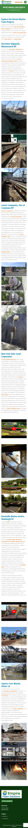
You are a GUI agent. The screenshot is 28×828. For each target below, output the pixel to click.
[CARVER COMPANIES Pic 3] (14, 298)
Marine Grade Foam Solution (15, 9)
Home (8, 9)
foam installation (18, 709)
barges (20, 377)
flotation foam (5, 252)
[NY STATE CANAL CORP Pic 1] (14, 503)
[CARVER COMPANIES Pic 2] (14, 284)
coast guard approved (19, 32)
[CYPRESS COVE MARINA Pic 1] (14, 732)
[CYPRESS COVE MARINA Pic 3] (14, 770)
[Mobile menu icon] (25, 2)
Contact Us (5, 818)
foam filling (4, 394)
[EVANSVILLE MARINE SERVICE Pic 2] (14, 671)
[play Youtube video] (14, 429)
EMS (8, 522)
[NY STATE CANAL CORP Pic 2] (14, 461)
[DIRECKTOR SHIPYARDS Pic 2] (14, 151)
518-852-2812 (19, 2)
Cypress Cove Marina (10, 691)
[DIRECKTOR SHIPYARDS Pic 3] (14, 185)
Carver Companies (7, 211)
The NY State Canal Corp (9, 359)
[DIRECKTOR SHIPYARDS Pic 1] (14, 117)
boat (6, 39)
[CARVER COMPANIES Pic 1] (14, 269)
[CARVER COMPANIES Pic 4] (14, 328)
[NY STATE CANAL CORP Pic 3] (14, 486)
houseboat (4, 695)
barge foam (17, 39)
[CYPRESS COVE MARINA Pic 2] (14, 751)
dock (9, 39)
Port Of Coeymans (16, 217)
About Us (5, 816)
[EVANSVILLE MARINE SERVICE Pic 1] (14, 654)
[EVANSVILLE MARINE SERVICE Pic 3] (14, 636)
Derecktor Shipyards (15, 49)
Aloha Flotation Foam (13, 408)
